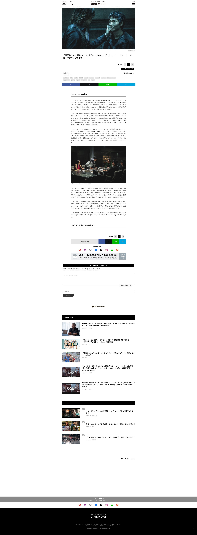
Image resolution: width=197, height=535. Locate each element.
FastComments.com (99, 306)
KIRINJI (103, 104)
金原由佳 (90, 357)
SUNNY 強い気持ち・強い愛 (117, 102)
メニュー (133, 3)
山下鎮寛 (90, 372)
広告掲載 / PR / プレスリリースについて (111, 524)
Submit (68, 295)
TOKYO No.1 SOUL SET (99, 102)
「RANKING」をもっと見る (127, 458)
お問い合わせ (88, 524)
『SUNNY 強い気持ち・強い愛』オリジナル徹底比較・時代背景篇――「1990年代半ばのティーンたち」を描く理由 (107, 341)
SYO (93, 426)
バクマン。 (117, 100)
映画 (74, 6)
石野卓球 (78, 80)
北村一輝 (86, 77)
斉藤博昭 (94, 439)
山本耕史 (73, 80)
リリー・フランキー (111, 77)
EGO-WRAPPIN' (105, 100)
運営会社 (102, 525)
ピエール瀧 (97, 77)
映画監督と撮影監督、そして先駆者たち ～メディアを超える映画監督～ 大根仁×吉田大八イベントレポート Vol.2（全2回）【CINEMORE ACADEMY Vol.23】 (108, 385)
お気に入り (72, 3)
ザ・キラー (121, 133)
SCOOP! (80, 102)
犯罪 (89, 80)
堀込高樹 (96, 104)
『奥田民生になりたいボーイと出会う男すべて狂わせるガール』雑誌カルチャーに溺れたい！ (108, 354)
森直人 (90, 344)
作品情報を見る (127, 73)
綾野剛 (76, 77)
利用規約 (65, 268)
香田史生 (90, 328)
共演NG (86, 104)
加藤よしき (94, 415)
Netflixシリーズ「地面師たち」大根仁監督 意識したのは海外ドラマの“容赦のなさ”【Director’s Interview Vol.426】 (108, 324)
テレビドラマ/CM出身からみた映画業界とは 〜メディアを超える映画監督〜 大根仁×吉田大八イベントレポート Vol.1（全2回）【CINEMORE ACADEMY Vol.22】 (107, 368)
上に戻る (193, 528)
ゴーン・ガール (105, 133)
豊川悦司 (81, 77)
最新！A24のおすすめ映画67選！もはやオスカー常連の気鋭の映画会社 (110, 424)
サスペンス (84, 80)
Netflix (93, 80)
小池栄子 (91, 77)
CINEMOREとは (79, 524)
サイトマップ (110, 525)
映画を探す (64, 3)
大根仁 (71, 77)
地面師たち (79, 6)
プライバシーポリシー (91, 525)
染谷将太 (103, 77)
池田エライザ (66, 80)
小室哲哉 (78, 104)
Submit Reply (124, 285)
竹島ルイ (71, 75)
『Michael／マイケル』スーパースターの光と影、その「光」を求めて (110, 437)
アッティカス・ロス (86, 133)
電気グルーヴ (116, 113)
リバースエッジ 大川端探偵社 (81, 100)
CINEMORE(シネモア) (67, 6)
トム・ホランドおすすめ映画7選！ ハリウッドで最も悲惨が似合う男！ (109, 412)
